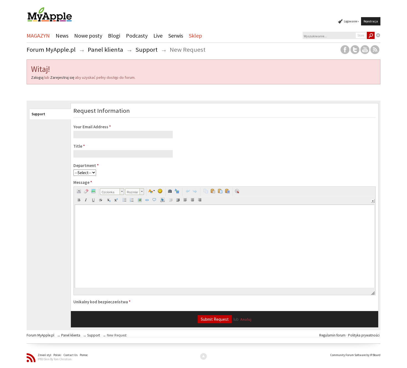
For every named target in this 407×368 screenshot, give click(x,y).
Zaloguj (37, 77)
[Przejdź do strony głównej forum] (50, 12)
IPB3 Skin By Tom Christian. (55, 359)
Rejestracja (371, 21)
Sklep (195, 35)
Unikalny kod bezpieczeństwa (102, 301)
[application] (224, 240)
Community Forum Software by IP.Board (355, 355)
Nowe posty (88, 35)
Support (38, 114)
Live (158, 35)
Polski (57, 355)
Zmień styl (44, 355)
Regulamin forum (332, 335)
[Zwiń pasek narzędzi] (373, 201)
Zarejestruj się (62, 77)
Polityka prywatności (364, 335)
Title (79, 146)
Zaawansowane (378, 35)
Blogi (114, 35)
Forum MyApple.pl (40, 335)
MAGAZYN (38, 35)
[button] (79, 191)
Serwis (175, 35)
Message (82, 182)
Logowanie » (351, 21)
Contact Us (70, 355)
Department (86, 165)
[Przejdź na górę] (203, 356)
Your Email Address (92, 126)
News (62, 35)
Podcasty (137, 35)
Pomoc (84, 355)
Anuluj (245, 319)
